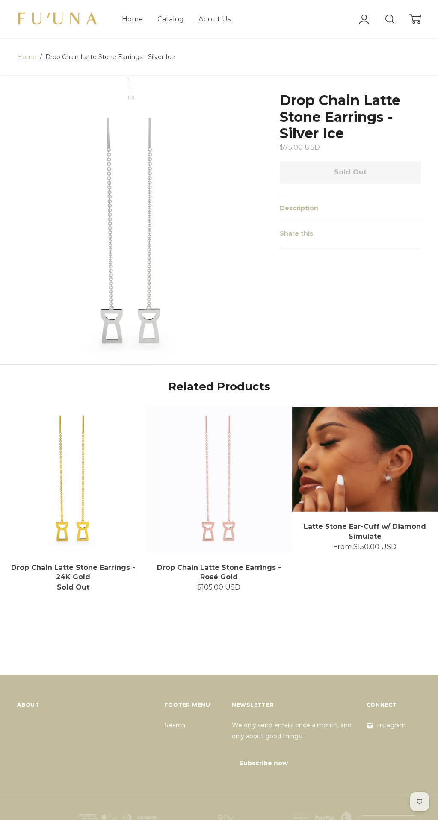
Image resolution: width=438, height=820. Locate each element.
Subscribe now (263, 763)
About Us (214, 19)
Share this (296, 233)
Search (175, 725)
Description (299, 208)
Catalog (170, 19)
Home (132, 19)
